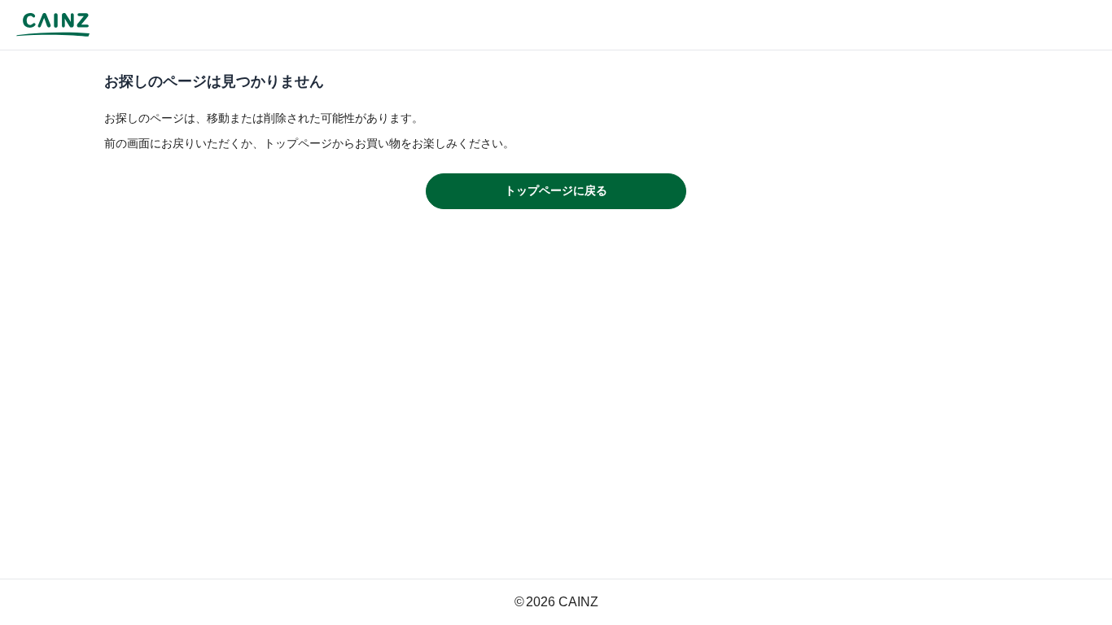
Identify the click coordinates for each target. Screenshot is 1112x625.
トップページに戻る (556, 190)
